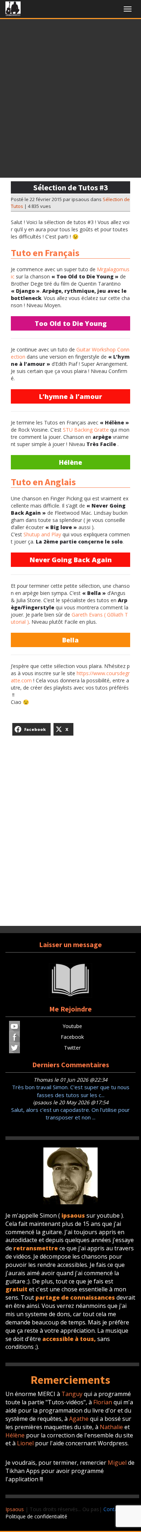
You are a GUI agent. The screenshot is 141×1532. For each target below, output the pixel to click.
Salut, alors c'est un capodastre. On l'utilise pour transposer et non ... (70, 1113)
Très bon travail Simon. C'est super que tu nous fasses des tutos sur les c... (70, 1090)
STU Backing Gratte (86, 429)
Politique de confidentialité (36, 1516)
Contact (112, 1509)
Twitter (72, 1047)
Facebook (72, 1036)
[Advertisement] (70, 100)
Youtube (72, 1026)
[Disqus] (70, 834)
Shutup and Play (42, 534)
